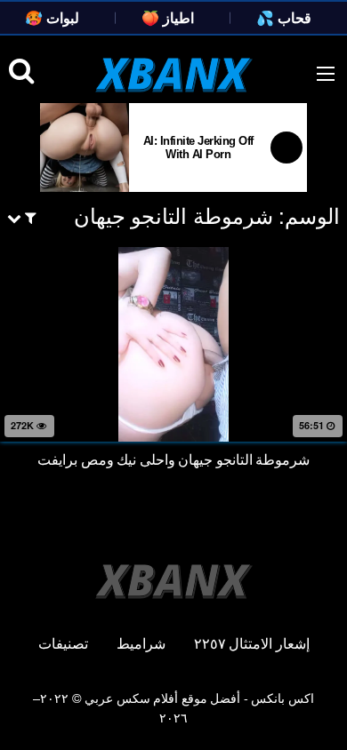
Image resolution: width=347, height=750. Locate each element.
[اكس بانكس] (174, 74)
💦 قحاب (283, 17)
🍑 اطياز (167, 17)
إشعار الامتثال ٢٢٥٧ (252, 643)
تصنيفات (63, 643)
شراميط (141, 643)
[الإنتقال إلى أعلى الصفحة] (316, 711)
